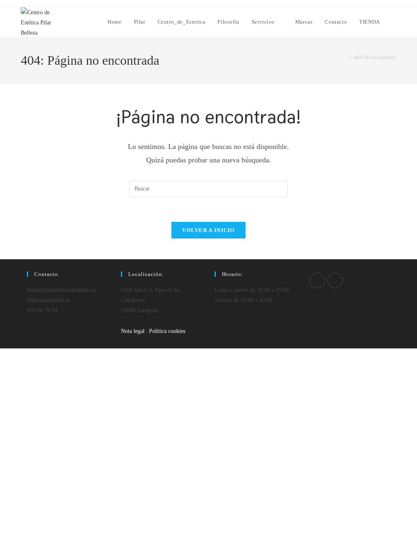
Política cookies (167, 331)
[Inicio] (344, 57)
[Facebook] (317, 280)
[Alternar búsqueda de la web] (394, 22)
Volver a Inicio (208, 230)
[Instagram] (335, 280)
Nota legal (133, 331)
